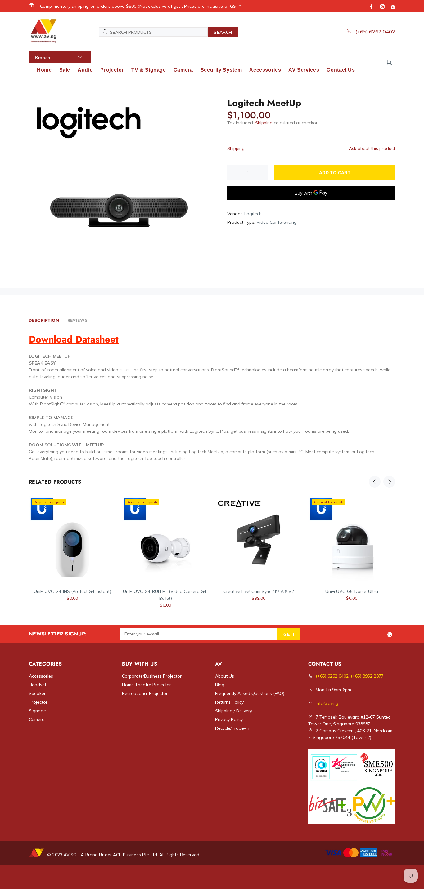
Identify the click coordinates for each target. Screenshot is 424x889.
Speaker (37, 693)
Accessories (41, 676)
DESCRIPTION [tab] (44, 320)
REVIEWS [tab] (77, 320)
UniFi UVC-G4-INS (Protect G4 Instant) (72, 591)
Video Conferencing (276, 222)
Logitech (253, 213)
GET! (289, 634)
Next (389, 482)
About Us (224, 676)
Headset (37, 685)
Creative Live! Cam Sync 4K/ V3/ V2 (258, 591)
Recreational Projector (145, 693)
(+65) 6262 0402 (374, 32)
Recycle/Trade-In (232, 728)
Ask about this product (372, 148)
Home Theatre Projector (146, 685)
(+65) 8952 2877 (367, 676)
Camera (37, 719)
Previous (375, 482)
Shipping (264, 123)
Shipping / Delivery (233, 711)
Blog (219, 685)
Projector (38, 702)
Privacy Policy (229, 719)
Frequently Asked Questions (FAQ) (249, 693)
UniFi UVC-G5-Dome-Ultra (351, 591)
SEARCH (223, 32)
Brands (42, 57)
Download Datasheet (74, 339)
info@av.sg (327, 703)
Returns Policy (229, 702)
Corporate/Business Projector (152, 676)
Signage (37, 711)
